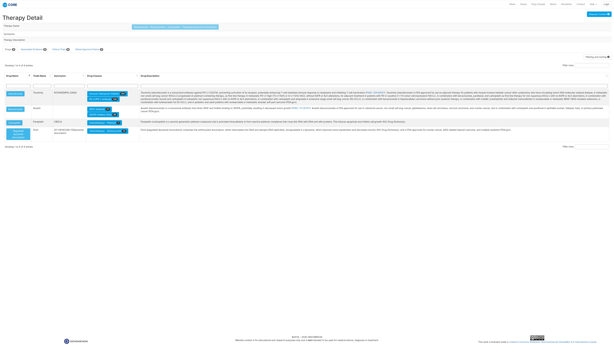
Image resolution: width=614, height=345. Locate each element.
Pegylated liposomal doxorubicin (18, 134)
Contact (581, 4)
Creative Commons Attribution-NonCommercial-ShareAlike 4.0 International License (552, 342)
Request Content (598, 14)
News (512, 4)
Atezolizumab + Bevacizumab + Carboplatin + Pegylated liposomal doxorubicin (175, 27)
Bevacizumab (15, 109)
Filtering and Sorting (596, 57)
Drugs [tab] (9, 49)
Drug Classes (538, 4)
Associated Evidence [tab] (33, 49)
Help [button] (592, 4)
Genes (523, 4)
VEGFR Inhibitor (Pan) (102, 114)
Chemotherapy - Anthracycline (107, 131)
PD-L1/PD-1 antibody (103, 99)
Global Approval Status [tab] (88, 49)
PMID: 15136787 (301, 108)
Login (606, 4)
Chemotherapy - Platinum (104, 122)
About (553, 4)
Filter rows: (568, 65)
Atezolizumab (15, 93)
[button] (29, 75)
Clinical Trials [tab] (60, 49)
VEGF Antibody (99, 109)
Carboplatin (14, 122)
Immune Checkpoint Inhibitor (107, 93)
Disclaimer (566, 4)
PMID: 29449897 (375, 92)
